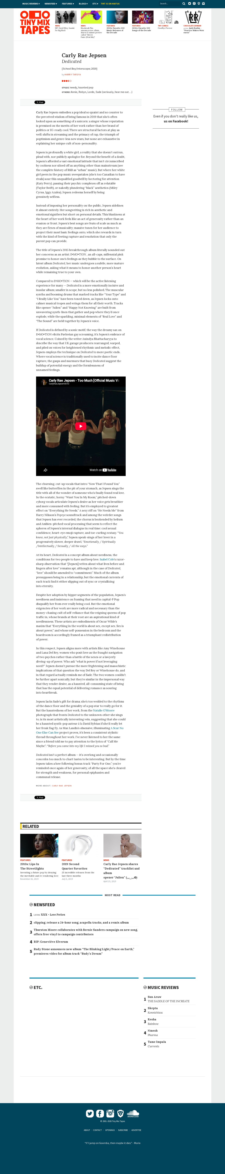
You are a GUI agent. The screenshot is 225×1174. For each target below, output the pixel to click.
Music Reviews (30, 3)
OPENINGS (110, 1130)
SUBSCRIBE (123, 1130)
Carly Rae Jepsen (62, 785)
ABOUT (87, 1130)
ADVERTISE (136, 1130)
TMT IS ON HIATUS (110, 3)
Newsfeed (50, 3)
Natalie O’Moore (103, 710)
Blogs (82, 3)
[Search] (183, 3)
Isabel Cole (107, 559)
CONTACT (97, 1130)
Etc (95, 3)
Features (67, 3)
